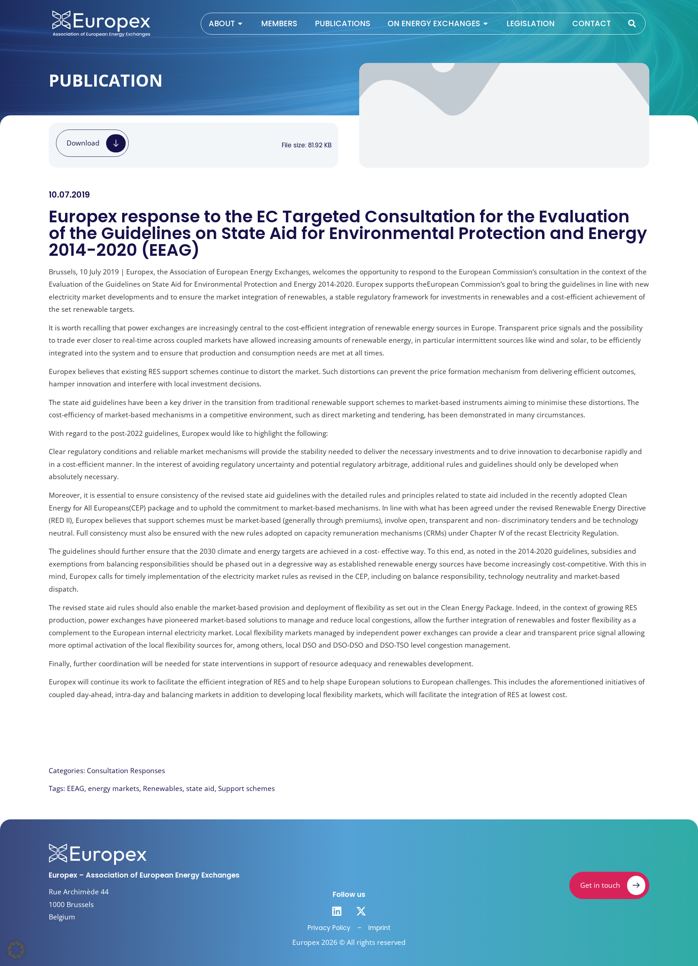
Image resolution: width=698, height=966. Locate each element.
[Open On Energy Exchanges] (485, 23)
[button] (16, 950)
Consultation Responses (126, 770)
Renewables (162, 788)
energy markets (113, 788)
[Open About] (240, 23)
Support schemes (246, 788)
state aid (200, 788)
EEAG (75, 788)
